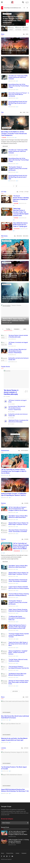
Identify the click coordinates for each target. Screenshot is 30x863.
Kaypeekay (16, 217)
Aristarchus (6, 24)
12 (11, 52)
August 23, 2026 (5, 771)
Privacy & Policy (9, 853)
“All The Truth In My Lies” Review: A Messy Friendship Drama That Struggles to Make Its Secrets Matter (14, 253)
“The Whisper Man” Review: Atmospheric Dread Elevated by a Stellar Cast (16, 618)
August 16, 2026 (5, 793)
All (24, 34)
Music (26, 697)
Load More (15, 691)
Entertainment (7, 15)
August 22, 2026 (12, 677)
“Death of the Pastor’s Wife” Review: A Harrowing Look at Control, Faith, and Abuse (18, 644)
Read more (5, 146)
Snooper (4, 137)
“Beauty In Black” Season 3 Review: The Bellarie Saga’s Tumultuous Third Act (11, 20)
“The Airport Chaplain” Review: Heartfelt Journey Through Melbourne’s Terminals (18, 635)
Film (27, 112)
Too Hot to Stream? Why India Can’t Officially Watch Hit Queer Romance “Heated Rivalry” (17, 351)
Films (24, 112)
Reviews (26, 503)
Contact (17, 853)
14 (17, 89)
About (2, 853)
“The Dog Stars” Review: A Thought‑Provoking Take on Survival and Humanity (17, 168)
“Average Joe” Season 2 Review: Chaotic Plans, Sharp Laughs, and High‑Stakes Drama (18, 682)
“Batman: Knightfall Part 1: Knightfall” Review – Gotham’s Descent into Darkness (18, 652)
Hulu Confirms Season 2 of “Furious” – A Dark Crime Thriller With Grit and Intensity (18, 94)
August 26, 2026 (12, 647)
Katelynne (16, 203)
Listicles (26, 748)
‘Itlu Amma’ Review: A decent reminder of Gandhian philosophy (11, 392)
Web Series (19, 236)
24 (14, 219)
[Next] (16, 186)
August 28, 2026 (12, 89)
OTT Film (21, 191)
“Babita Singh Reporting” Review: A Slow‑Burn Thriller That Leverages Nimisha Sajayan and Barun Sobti (20, 212)
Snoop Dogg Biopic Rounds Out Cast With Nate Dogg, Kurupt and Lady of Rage (17, 103)
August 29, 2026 (6, 52)
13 (17, 647)
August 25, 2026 (24, 228)
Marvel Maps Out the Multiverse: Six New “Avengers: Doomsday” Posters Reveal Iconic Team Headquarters (14, 67)
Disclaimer (24, 853)
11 (14, 205)
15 (11, 71)
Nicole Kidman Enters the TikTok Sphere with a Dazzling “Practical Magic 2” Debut (18, 86)
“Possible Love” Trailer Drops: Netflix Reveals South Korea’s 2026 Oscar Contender (18, 77)
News (27, 34)
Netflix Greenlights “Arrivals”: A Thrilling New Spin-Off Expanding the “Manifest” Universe (14, 49)
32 (10, 771)
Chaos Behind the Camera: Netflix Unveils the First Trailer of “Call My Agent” (20, 224)
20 (17, 670)
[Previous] (13, 186)
